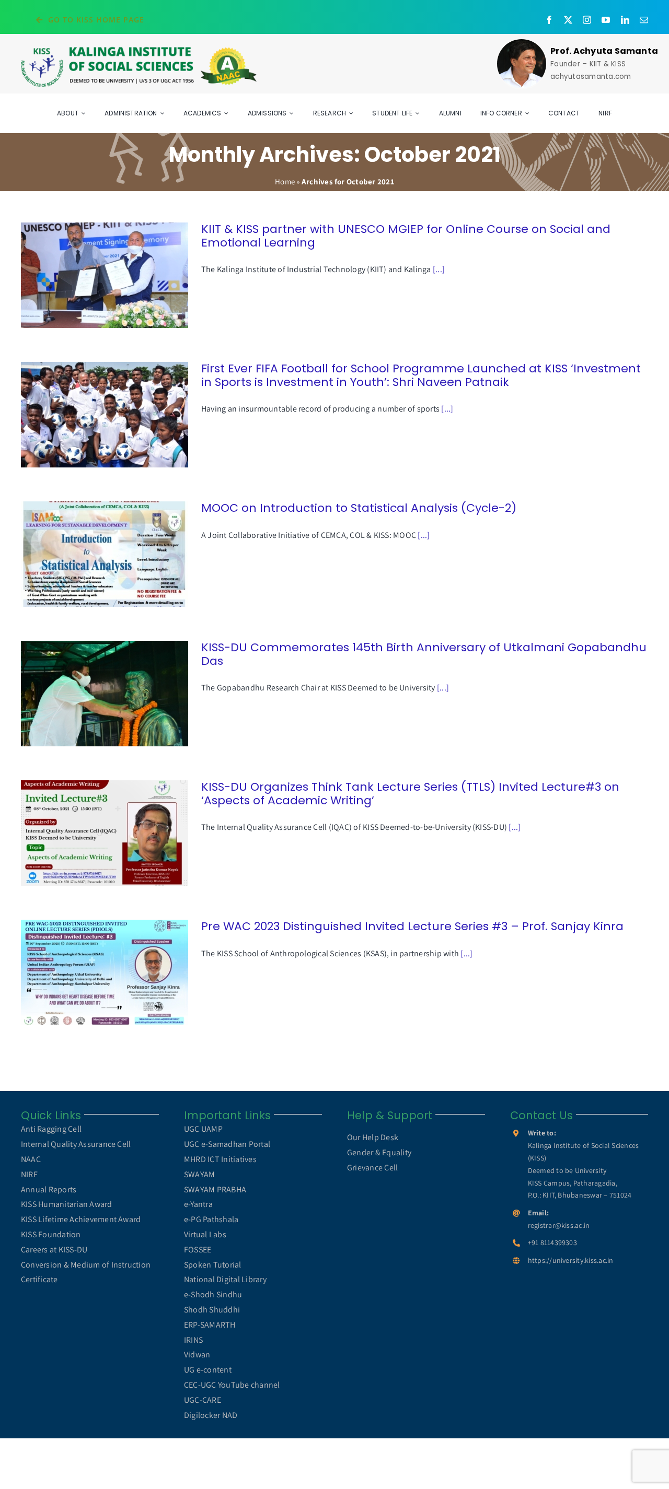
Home (285, 181)
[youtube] (606, 20)
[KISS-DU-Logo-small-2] (139, 49)
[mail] (644, 20)
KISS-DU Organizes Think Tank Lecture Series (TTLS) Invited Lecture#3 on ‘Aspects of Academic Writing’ (89, 833)
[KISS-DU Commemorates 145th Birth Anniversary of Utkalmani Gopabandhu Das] (104, 693)
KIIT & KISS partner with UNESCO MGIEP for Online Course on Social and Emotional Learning (89, 275)
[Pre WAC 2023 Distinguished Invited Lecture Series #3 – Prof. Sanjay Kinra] (104, 972)
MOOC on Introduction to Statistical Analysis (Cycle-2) (89, 554)
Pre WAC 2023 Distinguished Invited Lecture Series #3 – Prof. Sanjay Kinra (89, 972)
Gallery (119, 275)
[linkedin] (625, 20)
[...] (439, 269)
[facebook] (549, 20)
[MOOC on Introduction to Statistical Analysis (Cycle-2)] (104, 554)
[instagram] (587, 20)
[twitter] (568, 20)
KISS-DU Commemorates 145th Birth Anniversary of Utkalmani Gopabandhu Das (89, 694)
